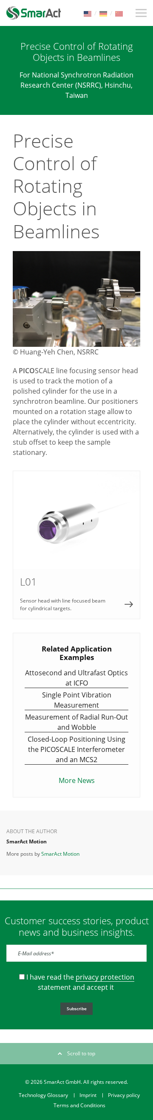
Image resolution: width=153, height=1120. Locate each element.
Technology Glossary (43, 1095)
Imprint (87, 1095)
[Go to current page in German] (103, 13)
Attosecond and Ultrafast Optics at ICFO (76, 678)
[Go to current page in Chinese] (119, 13)
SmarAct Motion (60, 853)
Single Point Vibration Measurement (76, 700)
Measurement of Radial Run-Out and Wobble (76, 722)
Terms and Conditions (79, 1105)
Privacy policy (124, 1095)
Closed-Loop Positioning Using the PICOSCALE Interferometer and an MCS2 (76, 749)
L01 (76, 545)
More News (77, 780)
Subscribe (77, 1008)
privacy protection (105, 977)
